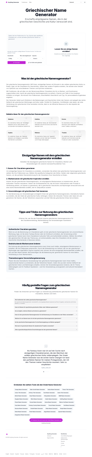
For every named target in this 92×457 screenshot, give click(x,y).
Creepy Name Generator (21, 389)
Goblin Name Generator (51, 399)
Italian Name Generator (54, 389)
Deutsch (12, 454)
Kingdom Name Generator (21, 399)
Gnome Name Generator (36, 402)
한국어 (64, 454)
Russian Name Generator (21, 408)
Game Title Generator (62, 392)
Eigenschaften (50, 437)
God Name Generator (69, 405)
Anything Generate (46, 423)
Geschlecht (10, 55)
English (7, 454)
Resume (63, 441)
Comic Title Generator (20, 392)
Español (17, 454)
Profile (62, 443)
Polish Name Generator (35, 411)
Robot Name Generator (21, 411)
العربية (42, 454)
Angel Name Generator (49, 411)
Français (22, 454)
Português (32, 454)
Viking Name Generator (50, 395)
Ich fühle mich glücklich (36, 62)
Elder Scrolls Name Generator (37, 389)
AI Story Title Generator (35, 392)
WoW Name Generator (64, 395)
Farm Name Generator (49, 392)
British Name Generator (21, 395)
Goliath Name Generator (36, 408)
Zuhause (49, 435)
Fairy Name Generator (20, 405)
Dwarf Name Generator (35, 395)
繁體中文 (56, 454)
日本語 (60, 454)
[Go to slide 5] (48, 371)
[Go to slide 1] (43, 371)
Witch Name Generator (36, 399)
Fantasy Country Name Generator (37, 405)
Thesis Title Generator (68, 389)
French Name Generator (55, 405)
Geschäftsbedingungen (66, 435)
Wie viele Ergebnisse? (25, 55)
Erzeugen (17, 62)
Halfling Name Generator (66, 399)
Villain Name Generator (51, 408)
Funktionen (24, 2)
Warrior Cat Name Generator (66, 402)
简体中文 (51, 454)
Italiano (27, 454)
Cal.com (63, 445)
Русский (38, 454)
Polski (46, 454)
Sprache (34, 55)
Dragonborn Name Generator (22, 414)
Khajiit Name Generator (66, 408)
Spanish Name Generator (64, 411)
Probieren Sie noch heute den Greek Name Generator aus (46, 420)
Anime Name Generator (50, 402)
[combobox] (75, 2)
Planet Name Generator (21, 402)
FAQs (30, 2)
